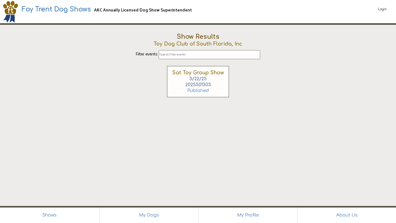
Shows (49, 215)
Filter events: (147, 54)
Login (382, 9)
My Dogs (149, 215)
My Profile (248, 215)
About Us (347, 215)
